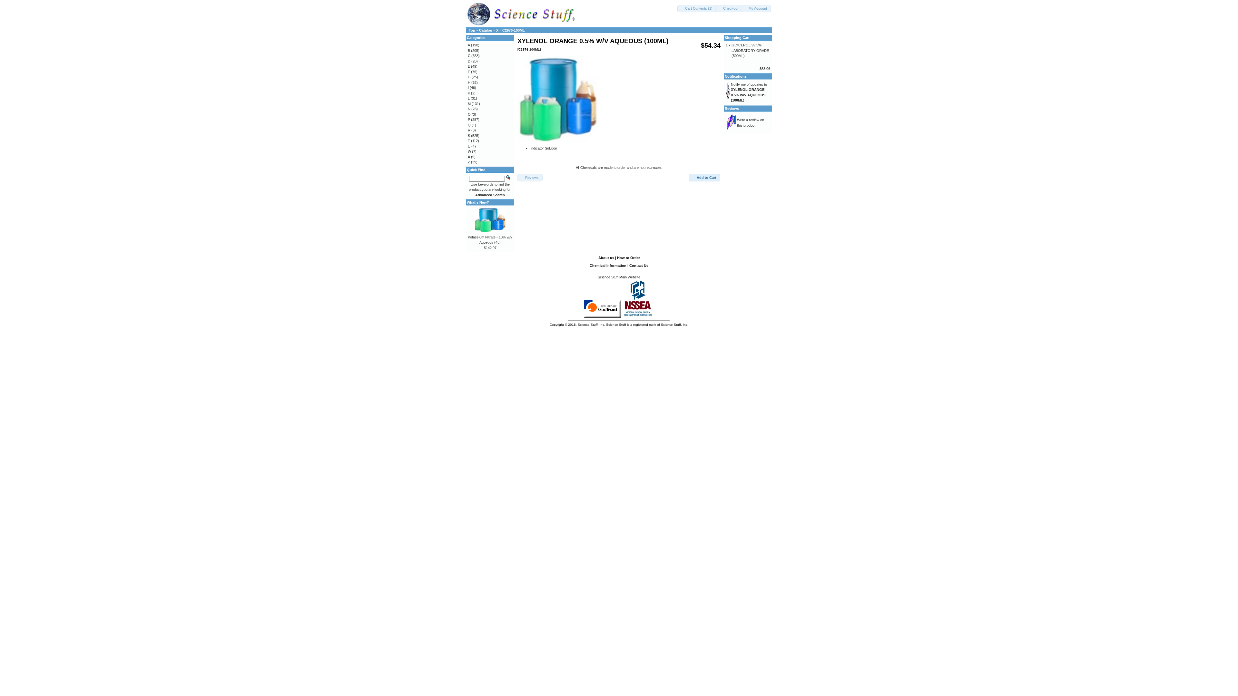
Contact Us (638, 265)
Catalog (485, 30)
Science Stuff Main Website (619, 277)
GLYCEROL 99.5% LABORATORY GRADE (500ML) (750, 50)
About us (606, 258)
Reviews (732, 109)
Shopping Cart (737, 38)
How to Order (628, 258)
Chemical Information (608, 265)
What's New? (478, 202)
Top (472, 30)
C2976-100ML (513, 30)
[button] (696, 8)
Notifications (736, 76)
